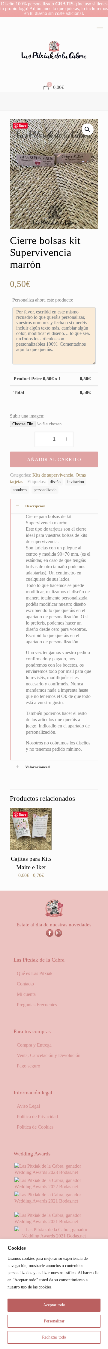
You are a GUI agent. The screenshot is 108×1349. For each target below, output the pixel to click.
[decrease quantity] (41, 439)
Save (22, 125)
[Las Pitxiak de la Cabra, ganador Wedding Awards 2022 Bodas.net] (54, 1186)
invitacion (75, 481)
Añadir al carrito (54, 459)
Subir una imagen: (27, 415)
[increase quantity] (67, 439)
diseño (55, 481)
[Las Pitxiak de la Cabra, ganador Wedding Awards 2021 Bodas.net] (54, 1200)
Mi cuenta (26, 994)
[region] (54, 1294)
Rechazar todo (54, 1337)
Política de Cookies (35, 1126)
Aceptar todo (54, 1305)
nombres (20, 489)
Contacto (25, 983)
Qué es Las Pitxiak (34, 973)
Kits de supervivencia (52, 475)
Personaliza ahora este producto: (42, 299)
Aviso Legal (28, 1106)
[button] (88, 129)
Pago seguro (28, 1065)
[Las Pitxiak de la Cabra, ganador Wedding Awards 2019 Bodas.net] (54, 1235)
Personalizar (54, 1321)
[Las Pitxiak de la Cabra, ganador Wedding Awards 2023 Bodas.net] (54, 1172)
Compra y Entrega (34, 1044)
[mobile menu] (100, 29)
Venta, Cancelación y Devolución (48, 1055)
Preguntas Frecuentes (37, 1004)
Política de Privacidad (37, 1116)
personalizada (45, 489)
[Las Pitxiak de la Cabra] (54, 50)
